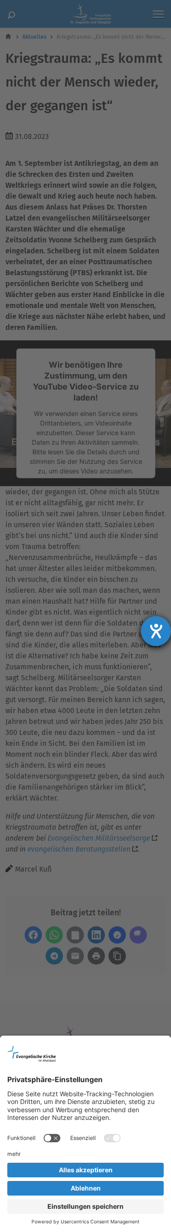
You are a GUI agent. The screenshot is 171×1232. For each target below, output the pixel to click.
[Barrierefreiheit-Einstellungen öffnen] (156, 631)
